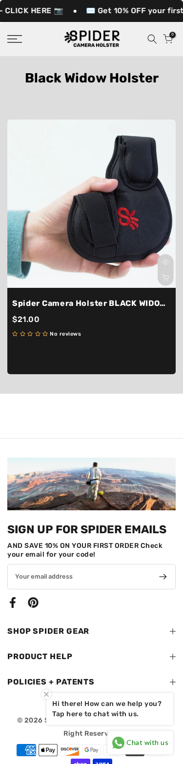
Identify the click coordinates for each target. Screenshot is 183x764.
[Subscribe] (161, 576)
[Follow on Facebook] (12, 602)
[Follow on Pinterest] (33, 602)
